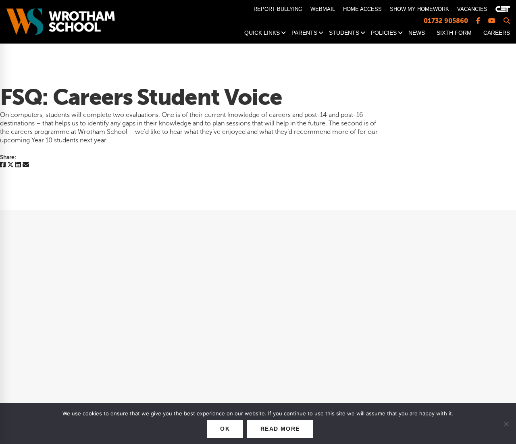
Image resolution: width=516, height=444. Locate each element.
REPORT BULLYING (278, 9)
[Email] (26, 165)
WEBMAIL (322, 9)
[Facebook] (3, 165)
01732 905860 (446, 21)
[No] (506, 424)
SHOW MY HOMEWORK (419, 9)
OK (225, 428)
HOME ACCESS (362, 9)
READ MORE (280, 428)
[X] (10, 165)
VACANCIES (472, 9)
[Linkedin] (18, 165)
